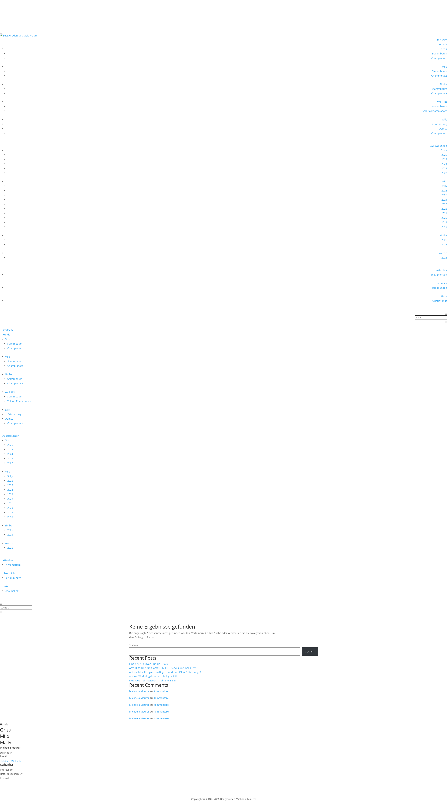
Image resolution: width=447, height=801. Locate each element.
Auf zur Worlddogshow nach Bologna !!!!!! (153, 676)
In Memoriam (439, 274)
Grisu (444, 49)
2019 (444, 222)
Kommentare (161, 691)
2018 (444, 226)
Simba (443, 84)
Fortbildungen (438, 287)
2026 (444, 154)
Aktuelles (441, 270)
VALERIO (442, 102)
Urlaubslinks (439, 300)
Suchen (133, 645)
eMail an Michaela (10, 761)
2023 (444, 168)
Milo (444, 66)
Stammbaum (439, 53)
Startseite (441, 40)
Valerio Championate (435, 111)
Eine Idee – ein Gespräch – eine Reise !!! (152, 680)
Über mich (441, 283)
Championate (439, 58)
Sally (444, 119)
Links (444, 296)
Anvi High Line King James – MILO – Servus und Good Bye (162, 668)
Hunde (443, 44)
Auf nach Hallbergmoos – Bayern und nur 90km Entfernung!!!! (165, 672)
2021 (444, 213)
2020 (444, 217)
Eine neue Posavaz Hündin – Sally (148, 664)
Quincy (443, 128)
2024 (444, 163)
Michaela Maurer (139, 691)
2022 (444, 173)
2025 (444, 159)
